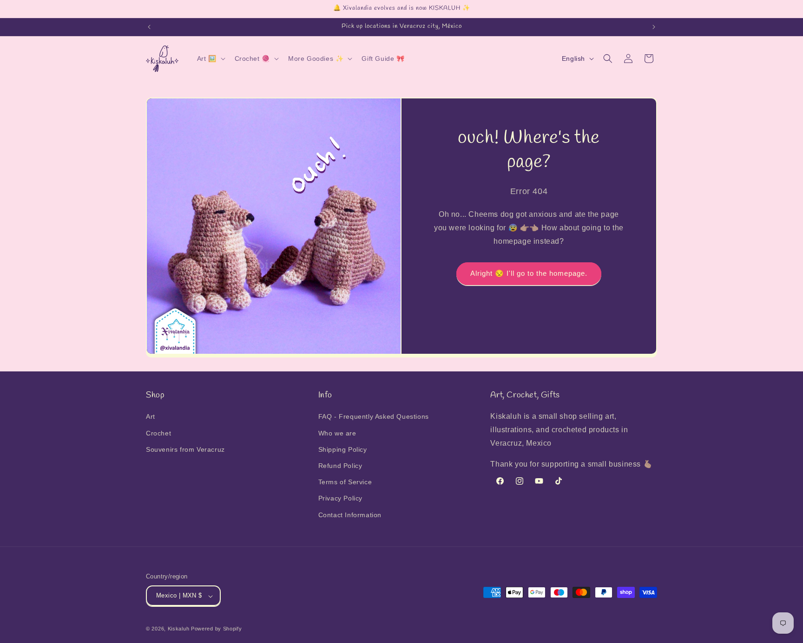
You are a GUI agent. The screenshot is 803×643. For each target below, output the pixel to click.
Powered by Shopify (216, 629)
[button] (210, 58)
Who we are (337, 433)
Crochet (158, 433)
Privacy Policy (340, 498)
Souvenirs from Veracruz (185, 449)
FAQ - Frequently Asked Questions (373, 417)
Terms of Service (345, 482)
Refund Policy (340, 465)
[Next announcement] (654, 27)
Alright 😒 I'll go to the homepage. (528, 274)
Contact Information (350, 515)
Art (150, 417)
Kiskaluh (179, 629)
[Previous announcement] (149, 27)
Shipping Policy (342, 449)
